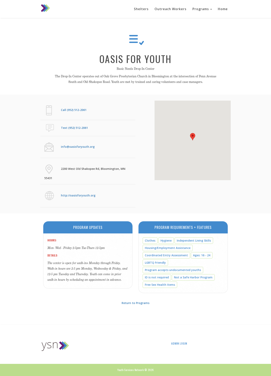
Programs (201, 9)
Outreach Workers (170, 9)
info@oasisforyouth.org (78, 147)
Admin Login (179, 343)
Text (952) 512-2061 (74, 128)
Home (223, 9)
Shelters (141, 9)
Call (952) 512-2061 (73, 110)
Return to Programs (135, 303)
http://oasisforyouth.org (78, 195)
